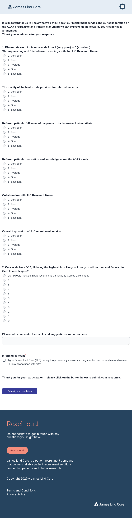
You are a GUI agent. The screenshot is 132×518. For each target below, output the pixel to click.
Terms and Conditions (21, 490)
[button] (122, 7)
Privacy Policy (16, 494)
